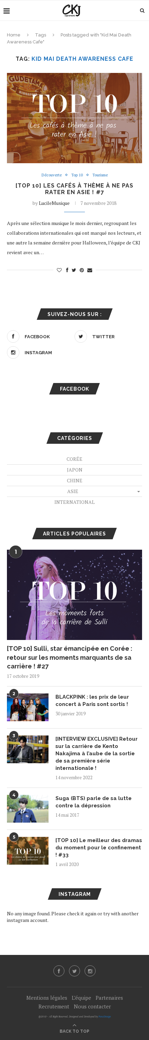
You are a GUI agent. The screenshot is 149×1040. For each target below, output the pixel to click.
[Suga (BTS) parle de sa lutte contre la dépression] (28, 809)
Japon (74, 469)
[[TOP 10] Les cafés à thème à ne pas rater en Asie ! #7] (74, 118)
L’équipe (81, 997)
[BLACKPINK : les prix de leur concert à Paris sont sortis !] (28, 707)
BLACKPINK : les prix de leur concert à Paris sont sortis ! (92, 700)
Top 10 (77, 175)
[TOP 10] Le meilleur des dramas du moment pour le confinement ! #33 (98, 847)
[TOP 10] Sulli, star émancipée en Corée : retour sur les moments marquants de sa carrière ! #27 (69, 657)
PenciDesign (104, 1016)
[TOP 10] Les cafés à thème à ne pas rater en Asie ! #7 (74, 188)
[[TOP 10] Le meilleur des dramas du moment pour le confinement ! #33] (28, 851)
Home (13, 35)
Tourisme (100, 175)
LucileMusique (54, 203)
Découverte (52, 175)
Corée (74, 459)
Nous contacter (92, 1006)
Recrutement (53, 1006)
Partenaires (109, 997)
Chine (74, 480)
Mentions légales (46, 997)
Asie (72, 491)
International (74, 502)
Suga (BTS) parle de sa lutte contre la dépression (93, 802)
